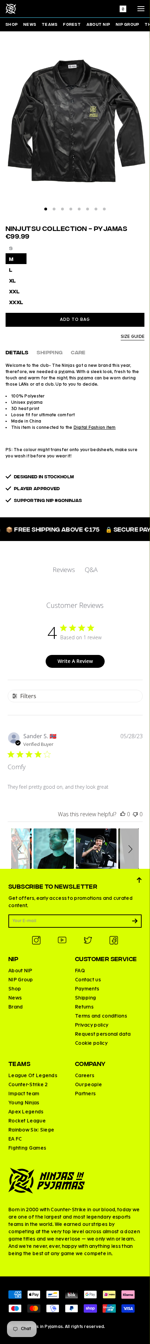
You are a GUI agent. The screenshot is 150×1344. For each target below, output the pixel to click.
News (29, 24)
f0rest (72, 24)
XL (12, 280)
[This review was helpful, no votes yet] (122, 814)
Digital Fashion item (95, 428)
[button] (20, 848)
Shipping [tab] (49, 352)
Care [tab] (78, 352)
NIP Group (127, 24)
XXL (14, 291)
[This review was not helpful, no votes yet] (135, 814)
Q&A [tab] (91, 569)
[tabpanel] (75, 125)
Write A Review (75, 661)
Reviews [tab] (64, 569)
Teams (50, 24)
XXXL (16, 302)
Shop (12, 24)
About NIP (98, 24)
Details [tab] (17, 352)
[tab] (45, 209)
